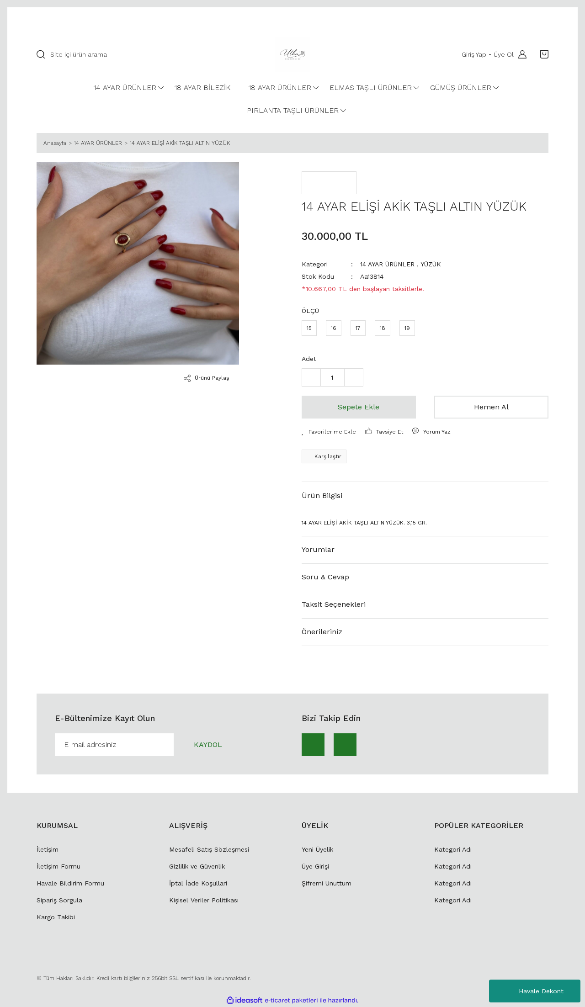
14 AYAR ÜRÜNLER (387, 264)
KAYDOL (208, 744)
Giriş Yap (474, 54)
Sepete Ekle (358, 407)
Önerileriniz (322, 631)
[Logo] (292, 54)
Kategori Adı (453, 849)
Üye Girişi (315, 866)
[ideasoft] (244, 1000)
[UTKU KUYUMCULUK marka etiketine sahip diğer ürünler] (329, 182)
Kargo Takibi (56, 917)
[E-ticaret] (291, 1000)
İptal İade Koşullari (198, 883)
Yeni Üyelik (317, 849)
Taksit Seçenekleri (334, 604)
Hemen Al (491, 407)
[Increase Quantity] (354, 377)
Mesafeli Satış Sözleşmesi (209, 849)
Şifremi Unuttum (326, 883)
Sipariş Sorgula (59, 900)
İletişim (47, 849)
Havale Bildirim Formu (70, 883)
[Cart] (542, 54)
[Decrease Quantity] (311, 377)
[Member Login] (520, 54)
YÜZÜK (430, 264)
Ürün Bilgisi (322, 495)
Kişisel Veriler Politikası (204, 900)
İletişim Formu (58, 866)
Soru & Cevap (325, 576)
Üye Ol (504, 54)
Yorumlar (318, 549)
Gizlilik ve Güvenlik (197, 866)
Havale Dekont (541, 991)
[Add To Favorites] (329, 432)
